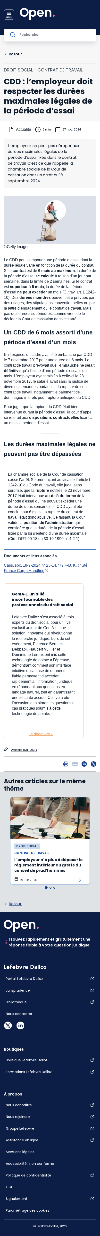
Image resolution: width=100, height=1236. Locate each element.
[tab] (46, 887)
